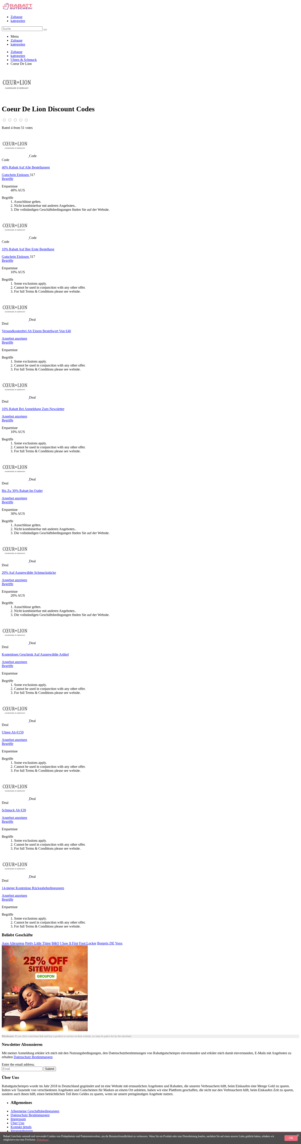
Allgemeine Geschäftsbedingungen (35, 1111)
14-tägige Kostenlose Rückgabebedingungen (33, 888)
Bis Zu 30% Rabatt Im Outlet (22, 491)
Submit (49, 1069)
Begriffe (7, 179)
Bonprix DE (105, 943)
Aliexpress (16, 943)
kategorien (18, 21)
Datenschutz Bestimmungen (33, 1057)
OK (291, 1138)
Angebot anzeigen (14, 338)
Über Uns (17, 1123)
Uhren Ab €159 (13, 732)
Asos (5, 943)
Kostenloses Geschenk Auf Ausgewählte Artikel (35, 654)
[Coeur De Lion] (15, 156)
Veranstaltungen (22, 1131)
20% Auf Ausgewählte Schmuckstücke (29, 572)
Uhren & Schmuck (24, 60)
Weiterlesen (42, 1139)
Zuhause (16, 17)
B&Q (55, 943)
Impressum (18, 1119)
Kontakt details (21, 1127)
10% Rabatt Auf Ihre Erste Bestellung (28, 249)
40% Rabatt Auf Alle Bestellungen (26, 167)
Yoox (119, 943)
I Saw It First (69, 943)
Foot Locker (87, 943)
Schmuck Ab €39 (14, 810)
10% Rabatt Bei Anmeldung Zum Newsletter (33, 409)
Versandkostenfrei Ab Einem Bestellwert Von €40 (36, 331)
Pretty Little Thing (38, 943)
